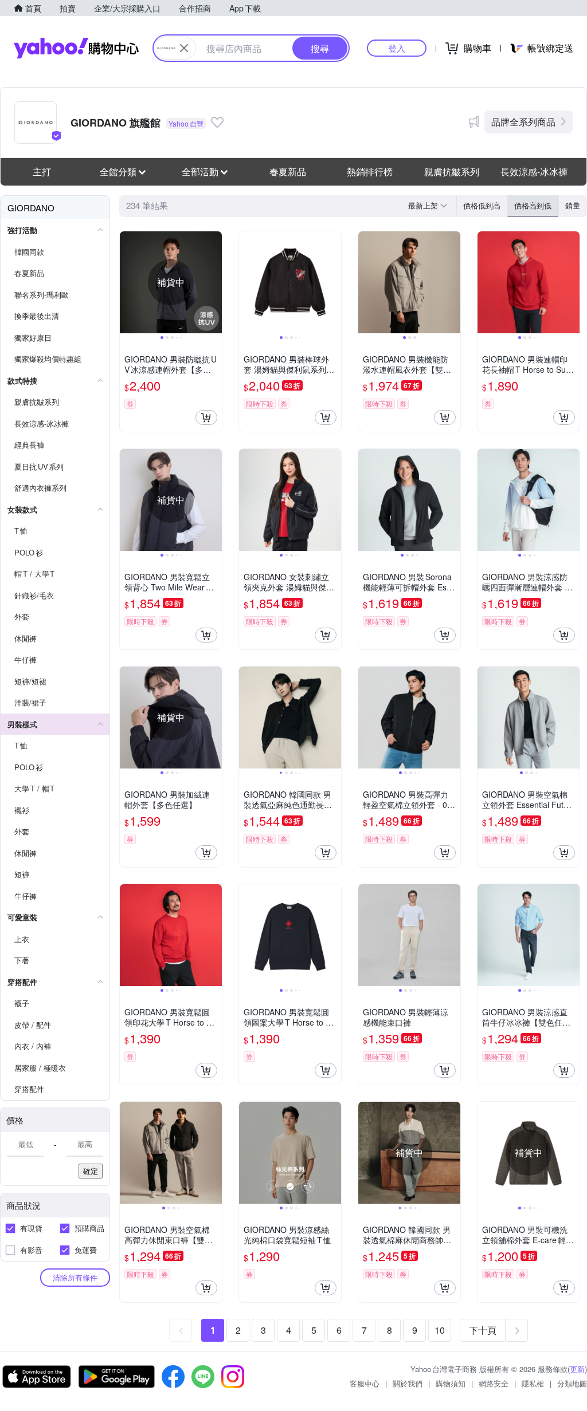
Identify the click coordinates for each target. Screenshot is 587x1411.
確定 (90, 1170)
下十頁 (482, 1330)
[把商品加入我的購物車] (206, 417)
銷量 (572, 205)
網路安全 (493, 1383)
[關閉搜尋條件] (184, 48)
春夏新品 (287, 171)
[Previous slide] (127, 282)
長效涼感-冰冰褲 (534, 171)
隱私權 (533, 1383)
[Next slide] (214, 282)
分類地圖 (572, 1383)
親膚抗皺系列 (451, 171)
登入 (396, 48)
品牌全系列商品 (523, 121)
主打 (42, 171)
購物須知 (450, 1383)
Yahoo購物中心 (76, 48)
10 (440, 1330)
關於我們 (407, 1383)
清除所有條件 (75, 1277)
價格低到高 (481, 205)
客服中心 (364, 1383)
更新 (577, 1368)
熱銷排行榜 (370, 171)
